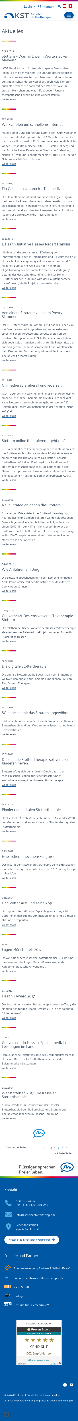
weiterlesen (9, 99)
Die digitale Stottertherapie (24, 666)
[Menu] (69, 15)
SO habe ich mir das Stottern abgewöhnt (35, 712)
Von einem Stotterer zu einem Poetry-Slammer (32, 314)
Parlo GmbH (21, 1286)
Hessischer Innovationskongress (28, 856)
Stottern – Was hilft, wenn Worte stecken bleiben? (35, 57)
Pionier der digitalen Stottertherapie (31, 809)
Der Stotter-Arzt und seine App (27, 903)
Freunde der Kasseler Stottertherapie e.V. (39, 1277)
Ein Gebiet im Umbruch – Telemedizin (33, 188)
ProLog (18, 1295)
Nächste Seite (65, 1153)
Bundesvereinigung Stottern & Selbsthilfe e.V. (42, 1268)
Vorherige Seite (14, 1147)
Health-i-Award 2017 (18, 996)
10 (74, 1147)
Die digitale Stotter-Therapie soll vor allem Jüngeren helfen (36, 761)
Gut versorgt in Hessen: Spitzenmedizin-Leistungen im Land (34, 1044)
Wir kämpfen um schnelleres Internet (32, 124)
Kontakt (48, 6)
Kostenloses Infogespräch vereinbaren (30, 1239)
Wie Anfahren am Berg (20, 569)
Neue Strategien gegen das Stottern (31, 505)
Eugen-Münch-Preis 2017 (22, 949)
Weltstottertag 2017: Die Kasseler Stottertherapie (29, 1094)
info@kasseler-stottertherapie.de (36, 1214)
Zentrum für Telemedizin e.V (31, 1304)
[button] (59, 6)
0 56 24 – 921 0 (25, 1200)
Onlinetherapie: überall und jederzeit (32, 385)
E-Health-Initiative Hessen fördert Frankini (36, 244)
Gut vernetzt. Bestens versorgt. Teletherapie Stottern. (37, 617)
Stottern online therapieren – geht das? (33, 440)
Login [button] (28, 6)
